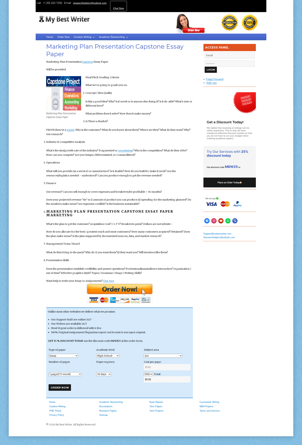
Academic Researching (112, 37)
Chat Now (118, 8)
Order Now (63, 37)
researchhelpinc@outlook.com (90, 3)
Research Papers (108, 410)
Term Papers (155, 406)
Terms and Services (210, 410)
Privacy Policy (56, 415)
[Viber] (234, 220)
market (70, 129)
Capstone (87, 61)
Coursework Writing (209, 402)
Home (49, 37)
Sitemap (103, 415)
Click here (108, 280)
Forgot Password (214, 79)
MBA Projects (207, 406)
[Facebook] (206, 220)
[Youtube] (220, 220)
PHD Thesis (55, 410)
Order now (211, 83)
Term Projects (156, 410)
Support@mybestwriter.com (217, 233)
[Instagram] (213, 220)
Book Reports (156, 402)
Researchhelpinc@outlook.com (219, 237)
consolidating (125, 150)
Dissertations (106, 406)
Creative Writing (82, 37)
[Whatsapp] (227, 220)
